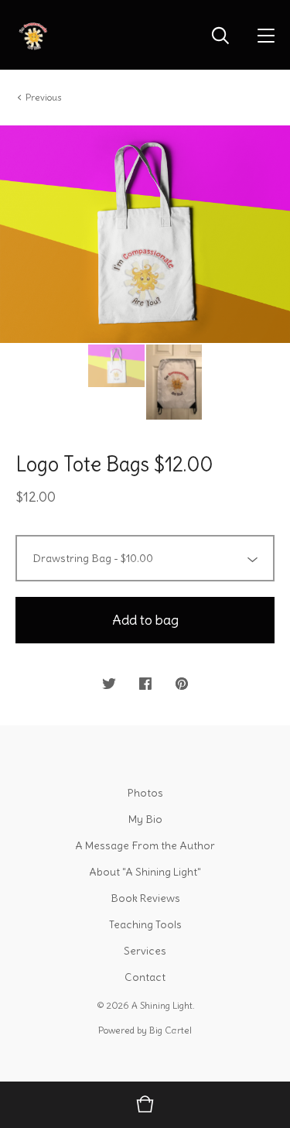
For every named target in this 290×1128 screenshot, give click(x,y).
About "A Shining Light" (145, 872)
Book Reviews (145, 898)
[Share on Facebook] (145, 684)
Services (145, 951)
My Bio (145, 819)
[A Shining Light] (34, 34)
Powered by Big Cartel (145, 1030)
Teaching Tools (145, 924)
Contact (145, 977)
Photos (145, 793)
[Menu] (266, 35)
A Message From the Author (145, 845)
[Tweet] (109, 684)
